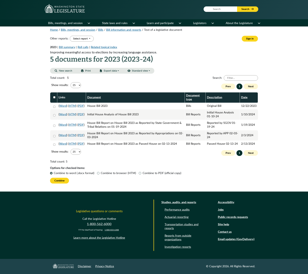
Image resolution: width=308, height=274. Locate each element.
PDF (81, 106)
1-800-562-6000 (99, 224)
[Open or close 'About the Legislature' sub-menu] (259, 23)
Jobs (221, 209)
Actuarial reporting (176, 217)
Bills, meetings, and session (65, 23)
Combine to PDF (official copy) (162, 173)
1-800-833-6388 (112, 230)
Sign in (250, 38)
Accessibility (226, 202)
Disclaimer (84, 266)
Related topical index (104, 47)
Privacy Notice (104, 266)
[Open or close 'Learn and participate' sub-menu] (179, 23)
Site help (223, 224)
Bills (100, 30)
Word (63, 106)
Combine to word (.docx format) (74, 173)
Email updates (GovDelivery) (236, 239)
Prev (228, 86)
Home (54, 30)
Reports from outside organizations (178, 237)
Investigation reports (178, 247)
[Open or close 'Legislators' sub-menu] (212, 23)
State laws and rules (115, 23)
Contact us (225, 232)
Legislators (199, 23)
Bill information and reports (123, 30)
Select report (80, 38)
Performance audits (177, 209)
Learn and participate (160, 23)
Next (251, 86)
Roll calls (83, 47)
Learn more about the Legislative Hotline (99, 237)
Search (245, 9)
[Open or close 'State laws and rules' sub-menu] (133, 23)
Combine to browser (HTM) (118, 173)
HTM (72, 106)
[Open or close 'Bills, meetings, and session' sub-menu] (88, 23)
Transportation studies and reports (181, 226)
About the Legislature (239, 23)
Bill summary (67, 47)
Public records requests (233, 217)
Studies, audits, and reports (178, 202)
